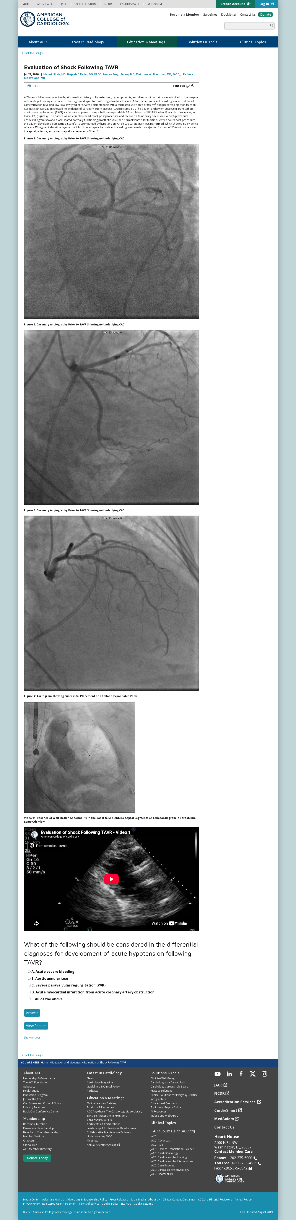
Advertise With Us (53, 1199)
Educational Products (164, 1103)
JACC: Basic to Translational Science (172, 1149)
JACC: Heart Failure (162, 1174)
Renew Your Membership (38, 1128)
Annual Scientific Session (102, 1145)
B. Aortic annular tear (50, 978)
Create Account (233, 4)
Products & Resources (100, 1107)
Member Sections (33, 1136)
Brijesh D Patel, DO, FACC (84, 74)
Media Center (31, 1199)
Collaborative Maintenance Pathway (109, 1132)
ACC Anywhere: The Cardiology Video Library (114, 1111)
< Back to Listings (31, 53)
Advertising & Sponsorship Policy (87, 1199)
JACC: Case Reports (162, 1165)
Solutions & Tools (165, 1073)
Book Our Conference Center (41, 1111)
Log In (264, 4)
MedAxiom (224, 1118)
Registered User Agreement (59, 1203)
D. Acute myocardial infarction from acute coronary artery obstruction (93, 992)
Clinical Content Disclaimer (179, 1199)
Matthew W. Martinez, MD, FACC (157, 74)
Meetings (92, 1140)
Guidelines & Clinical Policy (103, 1086)
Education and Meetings (66, 1062)
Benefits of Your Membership (41, 1132)
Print (34, 85)
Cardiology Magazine (100, 1082)
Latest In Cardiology (104, 1073)
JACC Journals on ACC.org (173, 1131)
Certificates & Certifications (103, 1124)
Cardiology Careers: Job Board (170, 1086)
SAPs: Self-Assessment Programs (107, 1115)
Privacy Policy (31, 1203)
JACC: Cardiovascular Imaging (169, 1157)
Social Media (138, 1199)
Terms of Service (89, 1203)
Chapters (28, 1140)
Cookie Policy (110, 1203)
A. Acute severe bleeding (53, 971)
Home (45, 1062)
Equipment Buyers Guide (166, 1107)
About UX (154, 1199)
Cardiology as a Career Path (168, 1082)
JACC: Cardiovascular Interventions (172, 1161)
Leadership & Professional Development (112, 1128)
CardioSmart (225, 1110)
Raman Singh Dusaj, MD (118, 74)
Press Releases (119, 1199)
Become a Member (35, 1124)
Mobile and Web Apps (164, 1115)
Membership (34, 1118)
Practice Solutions (161, 1091)
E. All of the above (47, 999)
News (90, 1078)
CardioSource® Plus (99, 1120)
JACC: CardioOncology (164, 1153)
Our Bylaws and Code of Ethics (42, 1103)
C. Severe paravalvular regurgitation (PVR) (68, 985)
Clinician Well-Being (162, 1078)
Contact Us (224, 1127)
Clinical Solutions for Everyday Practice (174, 1095)
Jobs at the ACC (32, 1099)
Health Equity (31, 1091)
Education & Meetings (105, 1098)
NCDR (219, 1093)
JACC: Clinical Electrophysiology (170, 1170)
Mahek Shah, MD (54, 74)
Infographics (158, 1099)
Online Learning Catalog (101, 1103)
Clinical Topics (163, 1123)
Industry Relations (34, 1107)
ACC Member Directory (37, 1149)
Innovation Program (35, 1095)
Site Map (126, 1203)
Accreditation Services (235, 1101)
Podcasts (92, 1091)
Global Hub (30, 1145)
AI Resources (158, 1111)
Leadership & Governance (39, 1078)
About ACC (32, 1073)
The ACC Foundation (35, 1082)
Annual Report (243, 1199)
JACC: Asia (157, 1145)
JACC (153, 1136)
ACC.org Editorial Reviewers (215, 1199)
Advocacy (29, 1086)
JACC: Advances (160, 1140)
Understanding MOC (99, 1136)
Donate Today (37, 1158)
